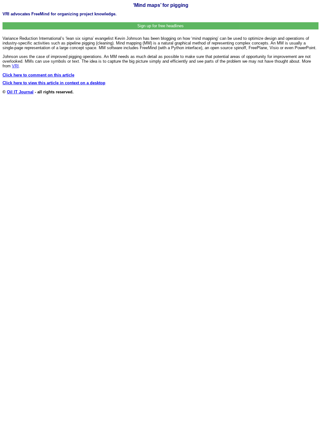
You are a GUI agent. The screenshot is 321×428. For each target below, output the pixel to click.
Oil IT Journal (20, 92)
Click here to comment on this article (38, 75)
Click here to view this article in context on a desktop (54, 83)
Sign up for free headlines (160, 25)
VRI (15, 66)
